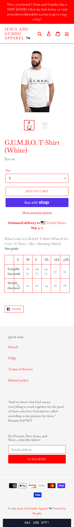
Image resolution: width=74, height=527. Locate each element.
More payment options (37, 212)
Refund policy (18, 380)
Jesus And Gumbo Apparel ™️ (18, 33)
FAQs (12, 358)
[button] (37, 523)
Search (13, 347)
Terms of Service (20, 369)
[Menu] (66, 33)
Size (8, 170)
